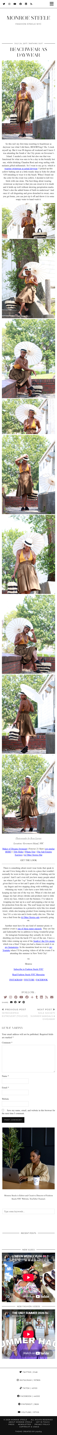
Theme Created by (28, 1431)
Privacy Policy (42, 1424)
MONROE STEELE (28, 18)
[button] (53, 4)
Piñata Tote (30, 851)
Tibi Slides (18, 851)
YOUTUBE (29, 979)
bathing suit (36, 43)
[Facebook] (20, 4)
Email (5, 1087)
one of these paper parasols (30, 928)
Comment (7, 1042)
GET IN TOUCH (43, 1422)
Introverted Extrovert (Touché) (15, 1012)
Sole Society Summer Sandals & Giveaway (43, 1014)
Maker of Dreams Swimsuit (14, 848)
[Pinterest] (15, 997)
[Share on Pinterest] (24, 1002)
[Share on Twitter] (20, 1002)
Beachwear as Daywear (28, 52)
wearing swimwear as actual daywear (20, 168)
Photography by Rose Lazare (28, 838)
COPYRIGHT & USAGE (29, 1427)
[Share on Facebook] (15, 1002)
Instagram (29, 1380)
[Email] (51, 997)
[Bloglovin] (32, 997)
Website (5, 1098)
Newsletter (24, 1424)
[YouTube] (15, 4)
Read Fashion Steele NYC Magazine (28, 974)
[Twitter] (4, 4)
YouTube (30, 1412)
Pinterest (30, 1404)
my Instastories (11, 947)
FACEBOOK (42, 979)
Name (5, 1076)
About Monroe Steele (20, 1422)
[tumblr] (37, 997)
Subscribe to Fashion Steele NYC (28, 969)
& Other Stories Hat (33, 854)
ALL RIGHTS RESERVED (42, 1420)
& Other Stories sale (30, 917)
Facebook (30, 1396)
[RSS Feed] (31, 4)
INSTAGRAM (15, 979)
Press (11, 1424)
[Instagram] (9, 4)
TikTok (29, 1388)
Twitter (30, 1372)
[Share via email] (11, 1002)
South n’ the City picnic (44, 940)
